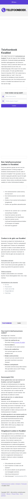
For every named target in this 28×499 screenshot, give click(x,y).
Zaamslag (7, 293)
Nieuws (8, 494)
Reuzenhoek (8, 287)
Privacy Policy (15, 494)
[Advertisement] (14, 33)
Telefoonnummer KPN (20, 476)
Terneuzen (24, 484)
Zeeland (18, 484)
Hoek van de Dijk (9, 289)
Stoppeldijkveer (9, 291)
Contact (3, 494)
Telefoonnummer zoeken (8, 484)
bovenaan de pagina (19, 342)
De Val (7, 285)
